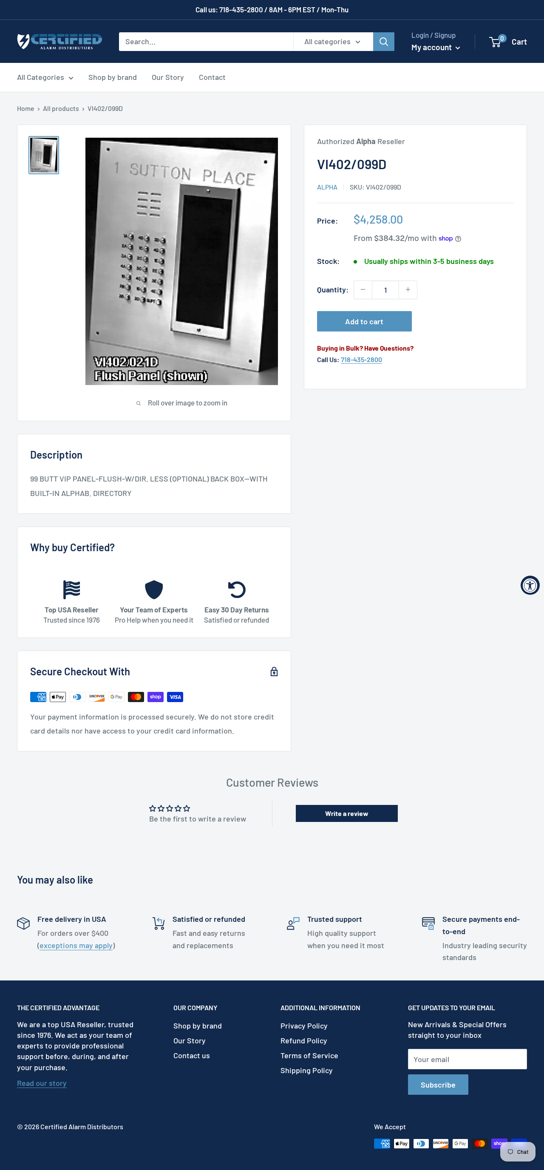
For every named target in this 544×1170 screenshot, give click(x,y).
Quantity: (332, 289)
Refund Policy (303, 1040)
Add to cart (364, 321)
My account (432, 47)
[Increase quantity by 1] (408, 289)
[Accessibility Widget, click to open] (530, 585)
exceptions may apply (76, 945)
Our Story (168, 77)
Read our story (42, 1083)
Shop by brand (112, 77)
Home (25, 108)
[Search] (383, 41)
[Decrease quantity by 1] (363, 289)
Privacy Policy (304, 1025)
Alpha (327, 187)
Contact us (191, 1055)
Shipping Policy (306, 1070)
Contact (212, 77)
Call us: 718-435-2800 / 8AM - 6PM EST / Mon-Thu (272, 9)
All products (61, 108)
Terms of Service (309, 1055)
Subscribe (438, 1084)
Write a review (346, 813)
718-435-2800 (361, 359)
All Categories (40, 77)
